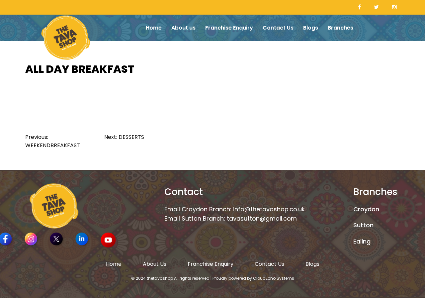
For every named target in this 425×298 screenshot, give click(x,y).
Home (154, 28)
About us (183, 28)
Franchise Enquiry (229, 28)
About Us (154, 264)
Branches (340, 28)
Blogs (310, 28)
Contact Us (278, 28)
